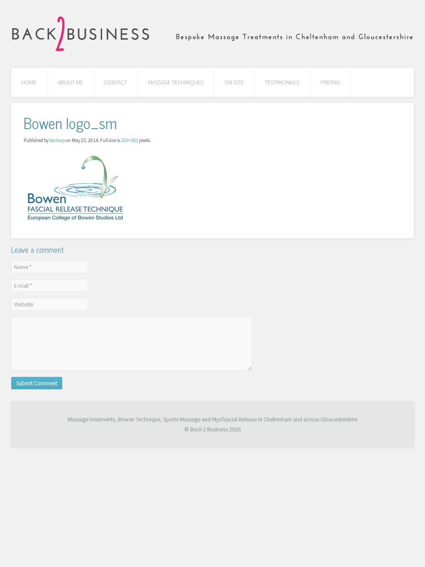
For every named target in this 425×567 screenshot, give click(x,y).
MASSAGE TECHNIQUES (175, 82)
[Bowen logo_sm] (75, 187)
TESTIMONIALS (282, 82)
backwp (57, 140)
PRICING (330, 82)
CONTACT (115, 82)
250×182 (129, 140)
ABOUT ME (70, 82)
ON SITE (234, 82)
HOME (29, 82)
